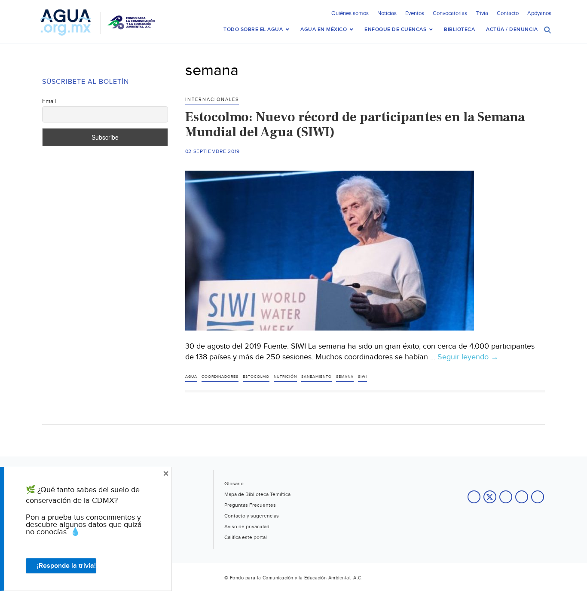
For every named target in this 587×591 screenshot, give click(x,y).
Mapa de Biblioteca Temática (257, 494)
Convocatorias (450, 13)
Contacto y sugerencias (251, 516)
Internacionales (212, 99)
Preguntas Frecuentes (250, 505)
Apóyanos (539, 13)
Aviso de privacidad (246, 527)
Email (49, 101)
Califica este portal (245, 537)
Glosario (234, 484)
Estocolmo (256, 376)
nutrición (285, 376)
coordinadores (220, 376)
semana (345, 376)
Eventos (414, 13)
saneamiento (316, 376)
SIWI (362, 376)
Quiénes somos (350, 13)
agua (191, 376)
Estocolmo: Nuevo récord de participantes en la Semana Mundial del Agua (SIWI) (355, 124)
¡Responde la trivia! (66, 566)
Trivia (482, 13)
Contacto (508, 13)
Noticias (387, 13)
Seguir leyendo (467, 357)
